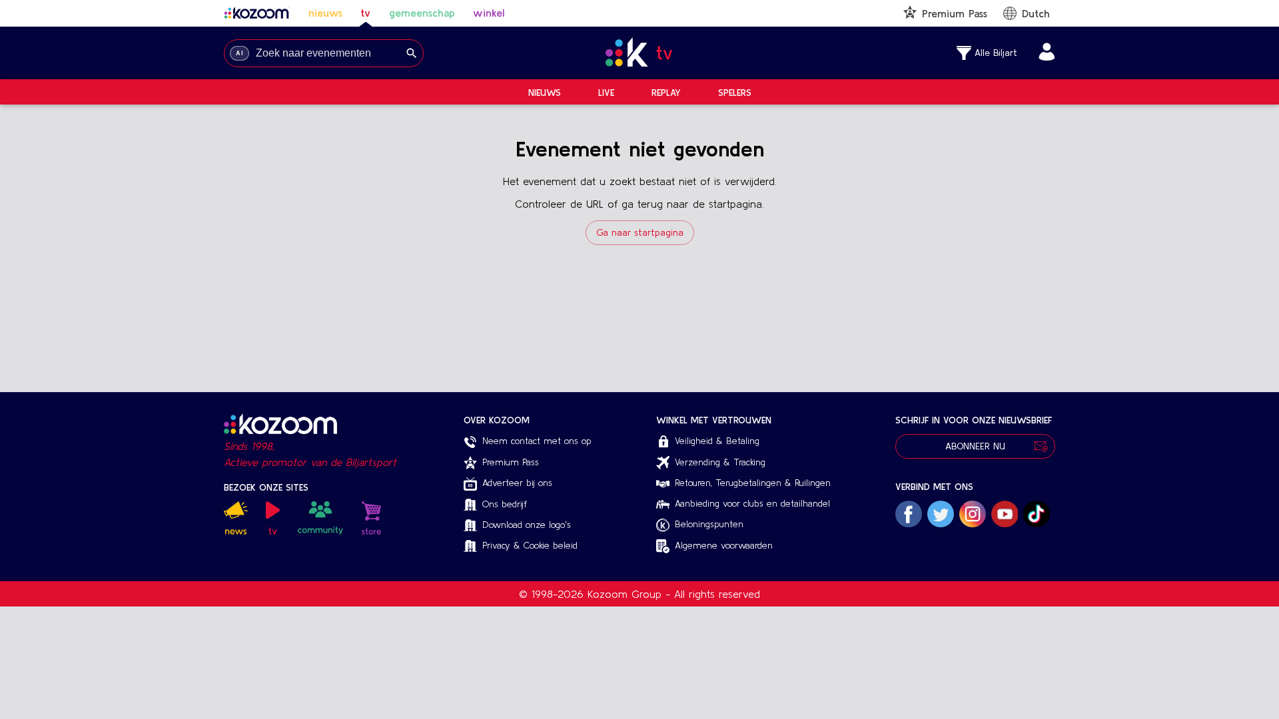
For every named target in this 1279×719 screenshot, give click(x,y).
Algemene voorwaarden (724, 545)
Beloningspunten (709, 524)
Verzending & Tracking (720, 462)
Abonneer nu (975, 446)
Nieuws (544, 92)
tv (365, 13)
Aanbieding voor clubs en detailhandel (752, 503)
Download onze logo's (526, 524)
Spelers (734, 92)
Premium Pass (510, 462)
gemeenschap (422, 13)
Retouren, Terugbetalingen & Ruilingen (753, 482)
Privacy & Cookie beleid (530, 545)
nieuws (325, 13)
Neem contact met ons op (537, 440)
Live (606, 92)
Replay (666, 92)
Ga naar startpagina (639, 232)
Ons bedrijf (504, 504)
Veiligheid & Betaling (717, 440)
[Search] (411, 53)
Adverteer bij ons (517, 482)
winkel (488, 13)
